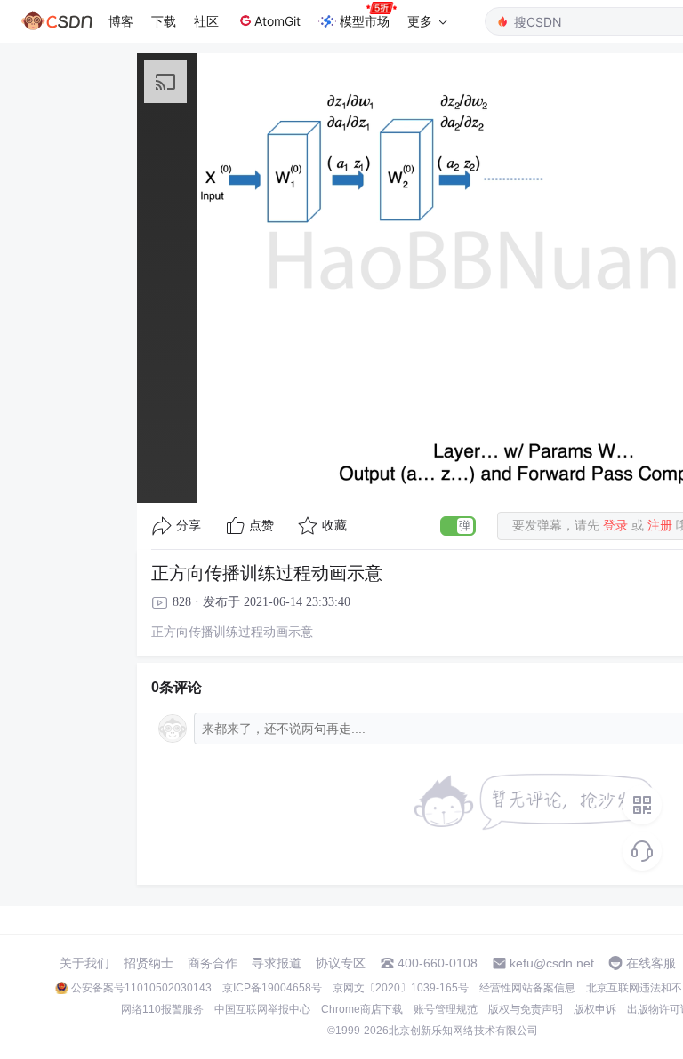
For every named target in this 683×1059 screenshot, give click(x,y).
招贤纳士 (148, 963)
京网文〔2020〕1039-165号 (401, 988)
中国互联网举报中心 (262, 1009)
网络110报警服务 (162, 1009)
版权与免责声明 (525, 1009)
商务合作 (212, 963)
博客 (120, 20)
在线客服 (651, 963)
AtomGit (277, 20)
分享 (188, 525)
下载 (163, 20)
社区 (206, 20)
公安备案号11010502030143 (141, 988)
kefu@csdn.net (552, 963)
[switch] (458, 526)
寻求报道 (276, 963)
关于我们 (84, 963)
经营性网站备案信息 (527, 988)
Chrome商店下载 (362, 1009)
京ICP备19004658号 (272, 988)
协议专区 (341, 963)
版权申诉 (595, 1009)
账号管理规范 (446, 1009)
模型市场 (365, 20)
